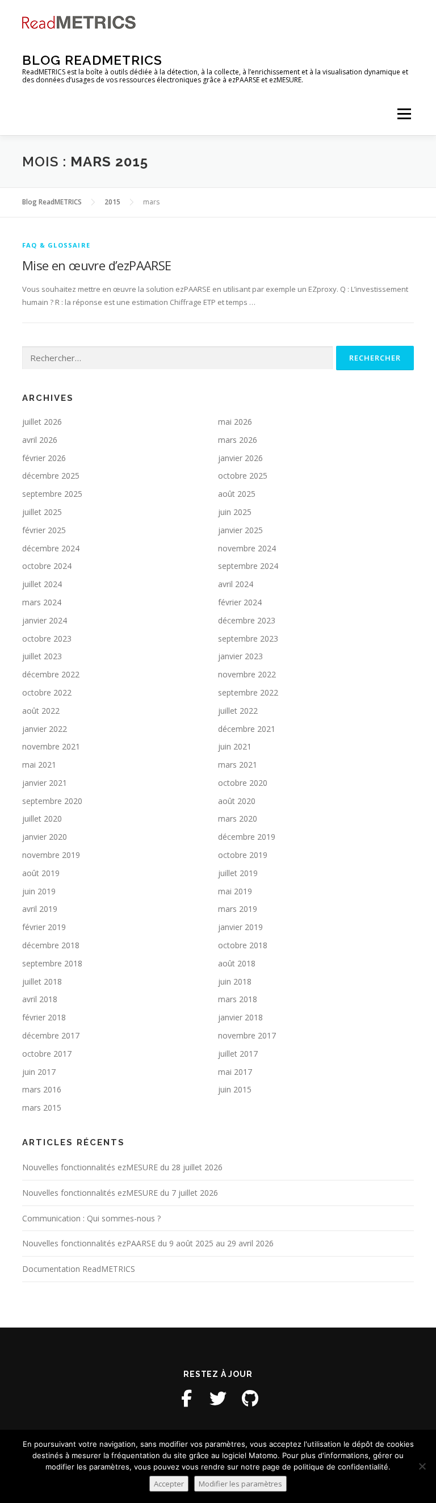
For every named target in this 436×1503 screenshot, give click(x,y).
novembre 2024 (247, 548)
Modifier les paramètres (240, 1484)
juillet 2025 (42, 511)
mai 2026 (235, 421)
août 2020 (236, 801)
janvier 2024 (44, 620)
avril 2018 (39, 999)
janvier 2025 (240, 530)
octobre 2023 (47, 638)
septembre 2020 (52, 801)
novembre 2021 (51, 746)
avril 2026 (39, 439)
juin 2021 (234, 746)
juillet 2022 (238, 710)
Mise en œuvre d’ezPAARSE (96, 265)
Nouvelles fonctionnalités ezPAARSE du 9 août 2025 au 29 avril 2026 (148, 1243)
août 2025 (236, 493)
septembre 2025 (52, 493)
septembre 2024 (248, 565)
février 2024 (240, 602)
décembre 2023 (246, 620)
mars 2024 (41, 602)
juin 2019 (39, 891)
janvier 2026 (240, 458)
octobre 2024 (47, 565)
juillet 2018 (42, 981)
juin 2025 (234, 511)
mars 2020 (237, 818)
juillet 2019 (238, 873)
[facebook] (186, 1398)
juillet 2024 (42, 584)
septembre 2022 (248, 692)
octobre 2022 (47, 692)
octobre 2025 (242, 475)
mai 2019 (235, 891)
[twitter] (218, 1398)
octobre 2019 (242, 854)
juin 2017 (39, 1071)
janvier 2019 (240, 927)
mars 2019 (237, 908)
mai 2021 (39, 764)
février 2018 (44, 1017)
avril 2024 (235, 584)
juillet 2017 (238, 1053)
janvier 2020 (44, 836)
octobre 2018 (242, 945)
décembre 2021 (246, 728)
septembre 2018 (52, 963)
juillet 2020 (42, 818)
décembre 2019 (246, 836)
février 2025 (44, 530)
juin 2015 (234, 1089)
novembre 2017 (247, 1035)
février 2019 (44, 927)
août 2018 (236, 963)
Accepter (169, 1484)
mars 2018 (237, 999)
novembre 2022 (247, 674)
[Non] (421, 1466)
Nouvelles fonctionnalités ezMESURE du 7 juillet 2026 (120, 1192)
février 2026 (44, 458)
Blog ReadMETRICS (92, 60)
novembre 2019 (51, 854)
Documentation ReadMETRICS (78, 1268)
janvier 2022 (44, 728)
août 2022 (41, 710)
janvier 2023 (240, 656)
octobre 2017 (47, 1053)
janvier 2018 (240, 1017)
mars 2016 (41, 1089)
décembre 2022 (50, 674)
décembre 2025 (50, 475)
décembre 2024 (50, 548)
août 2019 (41, 873)
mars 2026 (237, 439)
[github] (249, 1398)
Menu (404, 113)
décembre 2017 (50, 1035)
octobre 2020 (242, 782)
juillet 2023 (42, 656)
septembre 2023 (248, 638)
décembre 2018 (50, 945)
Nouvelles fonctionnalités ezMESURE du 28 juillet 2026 (122, 1167)
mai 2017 (235, 1071)
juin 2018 (234, 981)
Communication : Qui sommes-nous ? (91, 1218)
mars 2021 (237, 764)
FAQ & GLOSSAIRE (56, 245)
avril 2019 (39, 908)
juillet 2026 (42, 421)
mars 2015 (41, 1107)
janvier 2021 (44, 782)
